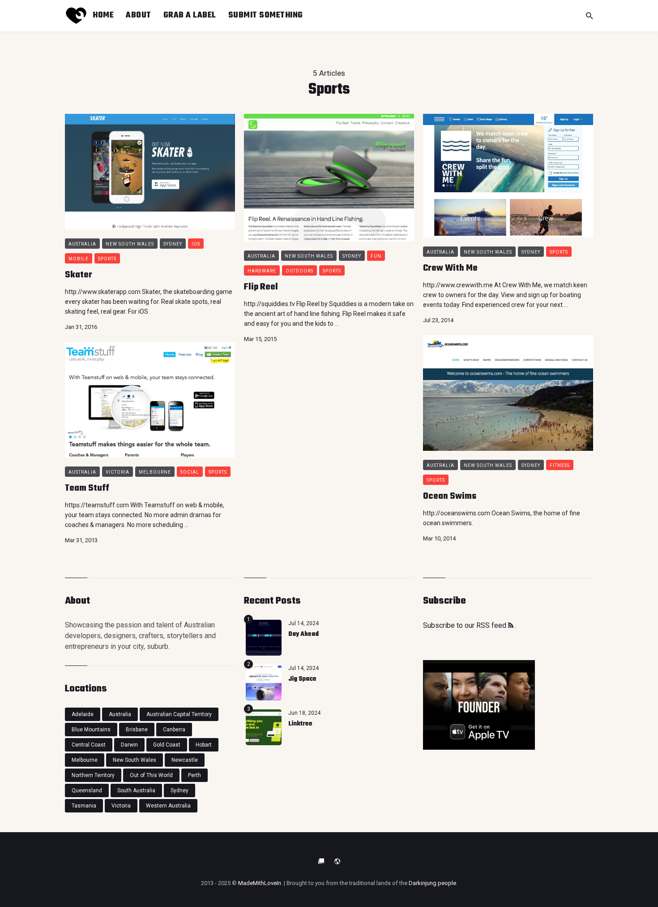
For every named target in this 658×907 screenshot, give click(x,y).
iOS (196, 244)
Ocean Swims (449, 496)
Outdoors (299, 270)
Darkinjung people (432, 883)
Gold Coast (166, 745)
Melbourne (155, 472)
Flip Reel (261, 287)
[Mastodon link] (337, 861)
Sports (107, 258)
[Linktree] (264, 727)
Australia (82, 244)
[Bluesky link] (321, 861)
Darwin (129, 745)
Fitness (560, 465)
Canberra (174, 729)
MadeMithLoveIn (259, 883)
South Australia (136, 790)
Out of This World (151, 775)
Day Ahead (303, 634)
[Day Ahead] (264, 638)
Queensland (87, 790)
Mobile (78, 258)
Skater (78, 275)
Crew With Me (450, 268)
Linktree (300, 724)
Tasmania (84, 806)
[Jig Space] (264, 682)
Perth (194, 775)
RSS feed (492, 625)
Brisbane (137, 729)
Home (103, 15)
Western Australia (168, 806)
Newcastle (184, 760)
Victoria (117, 472)
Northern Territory (93, 775)
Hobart (204, 745)
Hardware (262, 270)
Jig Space (302, 679)
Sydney (172, 244)
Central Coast (89, 745)
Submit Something (265, 15)
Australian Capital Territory (179, 714)
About (138, 15)
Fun (376, 256)
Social (189, 472)
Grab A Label (189, 15)
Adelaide (83, 714)
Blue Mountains (91, 729)
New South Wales (130, 244)
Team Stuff (87, 488)
